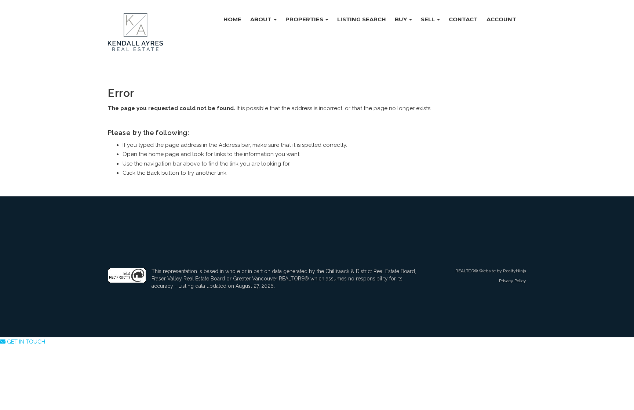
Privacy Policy (512, 280)
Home (232, 19)
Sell (428, 19)
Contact (463, 19)
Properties (305, 19)
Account (501, 19)
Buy (401, 19)
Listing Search (361, 19)
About (261, 19)
